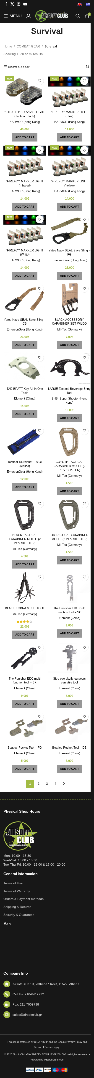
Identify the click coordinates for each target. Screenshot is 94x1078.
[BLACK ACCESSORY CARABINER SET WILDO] (69, 299)
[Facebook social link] (6, 4)
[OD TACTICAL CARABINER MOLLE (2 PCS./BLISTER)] (69, 515)
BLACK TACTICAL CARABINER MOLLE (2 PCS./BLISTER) (25, 539)
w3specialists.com (54, 1059)
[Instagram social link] (19, 4)
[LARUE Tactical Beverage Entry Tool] (69, 368)
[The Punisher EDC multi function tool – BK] (24, 658)
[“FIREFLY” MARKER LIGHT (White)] (24, 230)
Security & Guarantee (18, 915)
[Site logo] (51, 15)
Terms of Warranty (16, 891)
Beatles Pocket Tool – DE (69, 747)
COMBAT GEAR (28, 46)
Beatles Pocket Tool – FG (25, 747)
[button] (24, 137)
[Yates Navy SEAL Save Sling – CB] (24, 299)
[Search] (77, 15)
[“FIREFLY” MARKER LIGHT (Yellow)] (69, 161)
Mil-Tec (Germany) (69, 329)
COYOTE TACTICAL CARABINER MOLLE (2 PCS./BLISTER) (69, 466)
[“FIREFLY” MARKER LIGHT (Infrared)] (24, 161)
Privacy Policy (74, 1042)
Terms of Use (13, 883)
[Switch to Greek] (87, 4)
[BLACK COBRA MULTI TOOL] (24, 588)
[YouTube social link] (25, 4)
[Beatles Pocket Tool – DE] (69, 727)
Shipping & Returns (17, 907)
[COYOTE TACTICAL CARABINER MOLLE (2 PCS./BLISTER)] (69, 442)
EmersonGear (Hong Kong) (69, 260)
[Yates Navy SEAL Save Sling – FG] (69, 230)
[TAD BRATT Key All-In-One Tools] (24, 368)
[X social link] (12, 4)
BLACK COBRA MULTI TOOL (24, 608)
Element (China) (24, 398)
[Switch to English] (79, 4)
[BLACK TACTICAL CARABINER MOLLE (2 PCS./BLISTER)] (24, 515)
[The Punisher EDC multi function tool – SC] (69, 588)
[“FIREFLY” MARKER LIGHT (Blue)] (69, 92)
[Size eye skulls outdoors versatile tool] (69, 658)
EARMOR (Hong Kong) (25, 122)
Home (7, 46)
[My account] (28, 15)
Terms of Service (43, 1047)
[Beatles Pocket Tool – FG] (24, 727)
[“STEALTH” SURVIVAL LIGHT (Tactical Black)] (24, 92)
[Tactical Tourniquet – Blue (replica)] (24, 442)
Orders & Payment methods (23, 899)
